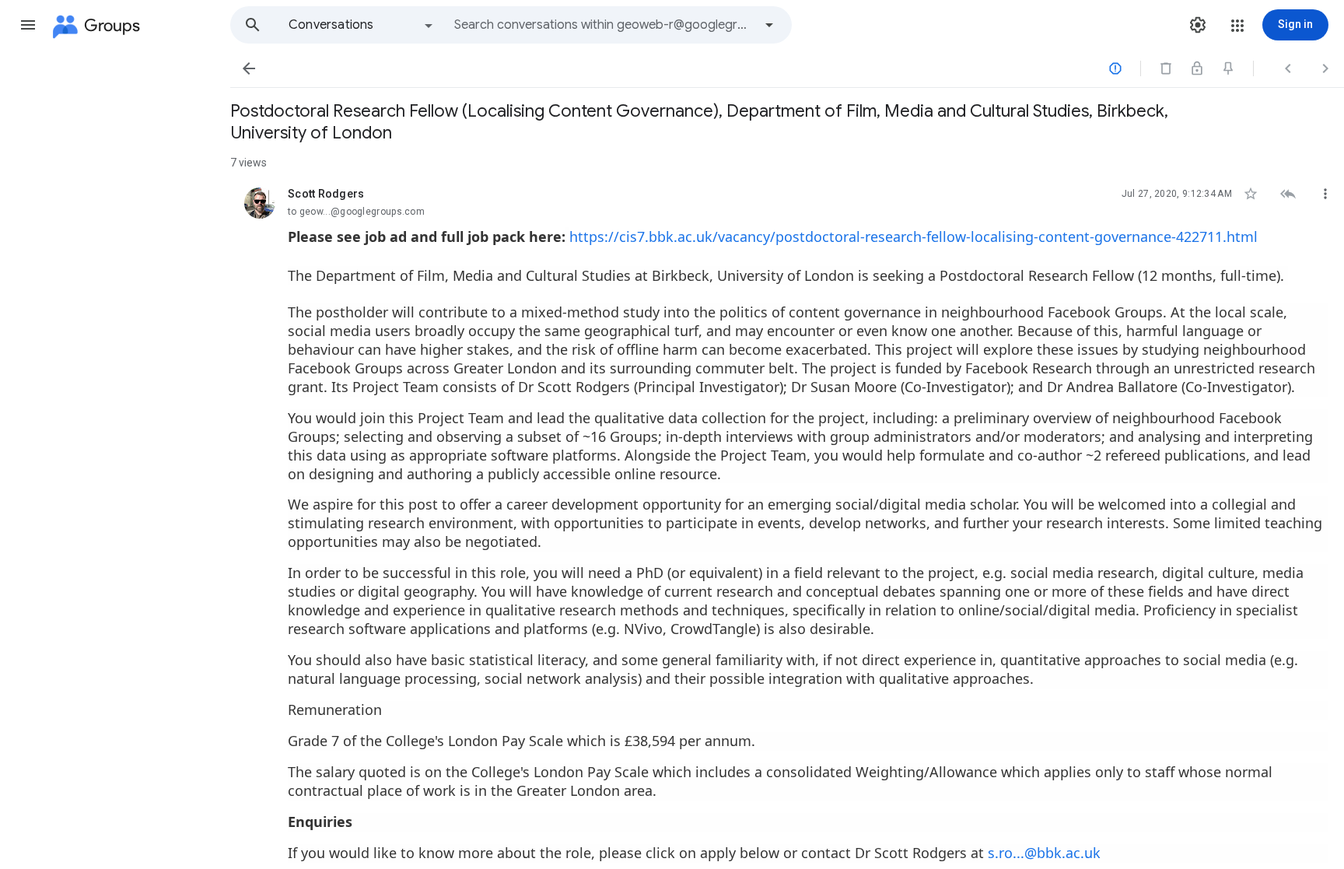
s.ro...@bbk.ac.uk (1044, 852)
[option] (361, 25)
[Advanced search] (769, 25)
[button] (28, 25)
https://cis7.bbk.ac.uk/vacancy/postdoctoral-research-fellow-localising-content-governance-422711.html (913, 236)
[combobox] (603, 25)
